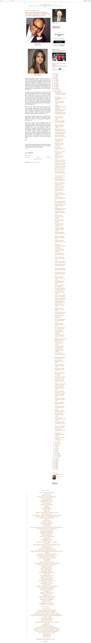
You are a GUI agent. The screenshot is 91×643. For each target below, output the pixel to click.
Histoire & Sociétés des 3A (46, 548)
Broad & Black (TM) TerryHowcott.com (47, 516)
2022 (55, 75)
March (56, 453)
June (56, 448)
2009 (55, 465)
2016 (55, 85)
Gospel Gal (47, 543)
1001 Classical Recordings (46, 492)
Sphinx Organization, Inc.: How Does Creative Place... (59, 157)
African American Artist (47, 500)
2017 (55, 83)
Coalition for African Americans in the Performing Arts (47, 527)
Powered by (56, 45)
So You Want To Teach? (46, 583)
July (55, 446)
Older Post (48, 157)
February (56, 455)
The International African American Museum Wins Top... (59, 258)
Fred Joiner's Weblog (47, 539)
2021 (55, 76)
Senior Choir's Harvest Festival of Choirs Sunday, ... (60, 354)
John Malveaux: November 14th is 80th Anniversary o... (59, 265)
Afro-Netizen (46, 503)
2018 (55, 81)
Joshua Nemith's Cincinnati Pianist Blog (47, 555)
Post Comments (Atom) (35, 162)
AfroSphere (46, 507)
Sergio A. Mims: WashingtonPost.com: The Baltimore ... (60, 98)
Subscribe (59, 41)
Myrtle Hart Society (47, 620)
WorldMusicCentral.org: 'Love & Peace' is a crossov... (59, 343)
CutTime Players (46, 616)
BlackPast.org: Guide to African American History (46, 515)
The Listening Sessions (46, 590)
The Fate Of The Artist (46, 588)
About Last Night (47, 495)
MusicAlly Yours (46, 567)
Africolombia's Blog (47, 502)
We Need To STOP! (47, 602)
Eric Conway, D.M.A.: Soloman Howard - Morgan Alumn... (60, 419)
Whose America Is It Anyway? (47, 603)
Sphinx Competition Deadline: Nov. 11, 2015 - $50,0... (59, 361)
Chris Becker (46, 520)
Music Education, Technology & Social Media (46, 563)
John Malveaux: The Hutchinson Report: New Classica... (59, 434)
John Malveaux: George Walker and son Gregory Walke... (59, 399)
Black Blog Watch (47, 514)
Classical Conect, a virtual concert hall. (47, 612)
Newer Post (27, 157)
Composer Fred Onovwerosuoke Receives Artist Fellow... (60, 246)
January (56, 456)
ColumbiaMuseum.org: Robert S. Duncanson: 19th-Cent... (59, 250)
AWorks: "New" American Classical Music (46, 512)
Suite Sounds (46, 634)
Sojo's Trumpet (46, 584)
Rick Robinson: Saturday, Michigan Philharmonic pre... (59, 370)
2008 (55, 467)
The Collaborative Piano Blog (46, 587)
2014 (55, 88)
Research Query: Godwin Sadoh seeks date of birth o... (59, 173)
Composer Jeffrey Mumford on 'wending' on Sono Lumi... (59, 320)
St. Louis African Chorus (47, 626)
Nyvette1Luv (46, 574)
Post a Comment (28, 155)
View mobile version (38, 158)
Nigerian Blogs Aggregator (47, 572)
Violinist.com (47, 636)
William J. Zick (60, 474)
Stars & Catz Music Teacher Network (46, 627)
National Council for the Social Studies (46, 622)
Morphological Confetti (47, 562)
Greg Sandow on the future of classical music (46, 544)
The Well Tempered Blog (47, 592)
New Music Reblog (47, 571)
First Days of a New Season (46, 536)
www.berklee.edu (37, 45)
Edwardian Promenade (46, 532)
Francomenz (46, 538)
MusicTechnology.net (47, 568)
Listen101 (46, 560)
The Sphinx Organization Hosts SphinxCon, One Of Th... (59, 233)
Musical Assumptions (47, 566)
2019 (55, 80)
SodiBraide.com (46, 624)
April (56, 451)
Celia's (47, 519)
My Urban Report (47, 570)
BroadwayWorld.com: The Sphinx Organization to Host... (59, 282)
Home (38, 157)
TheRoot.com (46, 595)
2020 (55, 78)
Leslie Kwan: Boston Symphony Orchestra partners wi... (59, 332)
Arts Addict (46, 510)
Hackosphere (46, 547)
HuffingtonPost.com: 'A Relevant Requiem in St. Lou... (59, 190)
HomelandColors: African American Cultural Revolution (47, 551)
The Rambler (46, 591)
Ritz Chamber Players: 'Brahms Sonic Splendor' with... (59, 305)
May (56, 450)
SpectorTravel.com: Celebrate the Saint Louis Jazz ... (59, 149)
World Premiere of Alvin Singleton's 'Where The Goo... (59, 388)
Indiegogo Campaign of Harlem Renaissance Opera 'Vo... (59, 126)
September (57, 443)
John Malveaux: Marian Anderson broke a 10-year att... (60, 242)
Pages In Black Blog (46, 576)
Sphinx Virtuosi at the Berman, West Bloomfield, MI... (59, 198)
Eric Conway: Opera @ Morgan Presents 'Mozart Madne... (59, 194)
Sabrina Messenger (46, 579)
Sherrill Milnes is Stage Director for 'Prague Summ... (58, 324)
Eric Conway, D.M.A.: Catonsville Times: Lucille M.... (59, 430)
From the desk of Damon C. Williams (47, 542)
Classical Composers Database (46, 611)
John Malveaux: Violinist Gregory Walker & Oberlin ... (59, 423)
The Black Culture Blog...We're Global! (47, 586)
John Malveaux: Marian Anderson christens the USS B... (59, 229)
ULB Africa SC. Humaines (46, 599)
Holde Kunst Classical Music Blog (46, 550)
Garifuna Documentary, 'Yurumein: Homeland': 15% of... (59, 365)
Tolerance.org (46, 635)
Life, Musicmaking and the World (46, 558)
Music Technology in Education (47, 564)
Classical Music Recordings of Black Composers (47, 614)
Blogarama (54, 64)
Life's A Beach (47, 559)
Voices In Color (46, 600)
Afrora (47, 506)
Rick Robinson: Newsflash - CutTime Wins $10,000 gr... (59, 122)
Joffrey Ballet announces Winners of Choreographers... (59, 438)
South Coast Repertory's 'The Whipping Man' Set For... (59, 180)
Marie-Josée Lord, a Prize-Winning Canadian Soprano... (59, 153)
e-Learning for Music (47, 531)
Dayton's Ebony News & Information (47, 528)
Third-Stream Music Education (46, 596)
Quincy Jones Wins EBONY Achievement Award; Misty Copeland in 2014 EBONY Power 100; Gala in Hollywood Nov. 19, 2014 (37, 14)
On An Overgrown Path (46, 575)
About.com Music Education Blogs (46, 496)
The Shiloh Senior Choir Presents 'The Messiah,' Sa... (59, 336)
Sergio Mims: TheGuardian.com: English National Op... (60, 106)
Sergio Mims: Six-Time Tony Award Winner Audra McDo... (59, 205)
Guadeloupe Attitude (47, 546)
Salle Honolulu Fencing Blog (46, 580)
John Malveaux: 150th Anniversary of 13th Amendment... (58, 144)
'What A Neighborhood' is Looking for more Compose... (59, 225)
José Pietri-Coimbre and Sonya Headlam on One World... (59, 292)
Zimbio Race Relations (46, 604)
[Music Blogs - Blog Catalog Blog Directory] (59, 67)
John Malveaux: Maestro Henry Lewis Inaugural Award (59, 102)
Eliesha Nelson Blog (47, 534)
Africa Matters (46, 499)
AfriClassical (45, 4)
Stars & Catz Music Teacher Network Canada (46, 630)
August (56, 445)
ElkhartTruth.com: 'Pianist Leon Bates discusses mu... (59, 381)
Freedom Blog (47, 540)
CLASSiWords (46, 524)
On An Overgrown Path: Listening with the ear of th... (59, 254)
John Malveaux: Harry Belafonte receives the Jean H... (59, 309)
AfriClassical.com (56, 27)
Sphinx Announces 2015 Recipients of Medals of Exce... (59, 237)
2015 (55, 86)
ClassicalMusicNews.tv (46, 523)
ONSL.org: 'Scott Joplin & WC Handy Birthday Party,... (59, 403)
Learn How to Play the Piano (47, 556)
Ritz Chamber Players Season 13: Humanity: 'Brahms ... (59, 415)
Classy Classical (47, 526)
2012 (55, 460)
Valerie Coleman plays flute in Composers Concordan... (59, 374)
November (57, 91)
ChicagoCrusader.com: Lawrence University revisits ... (58, 118)
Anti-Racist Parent (46, 508)
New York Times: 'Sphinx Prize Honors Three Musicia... (59, 221)
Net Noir (46, 623)
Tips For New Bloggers (46, 598)
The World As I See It (47, 594)
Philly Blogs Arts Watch (47, 578)
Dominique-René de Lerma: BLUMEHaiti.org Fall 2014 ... (59, 114)
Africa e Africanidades (46, 498)
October (56, 441)
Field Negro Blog (47, 535)
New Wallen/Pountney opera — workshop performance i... (59, 94)
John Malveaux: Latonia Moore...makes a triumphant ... (59, 316)
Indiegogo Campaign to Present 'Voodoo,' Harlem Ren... (59, 212)
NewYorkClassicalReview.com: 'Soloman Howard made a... (59, 407)
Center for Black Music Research (46, 610)
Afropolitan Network (47, 504)
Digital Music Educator (46, 530)
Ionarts (47, 552)
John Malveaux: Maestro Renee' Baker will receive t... (59, 136)
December (57, 89)
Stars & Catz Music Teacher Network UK (46, 631)
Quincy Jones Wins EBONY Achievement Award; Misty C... (60, 269)
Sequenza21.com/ (46, 582)
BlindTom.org (47, 608)
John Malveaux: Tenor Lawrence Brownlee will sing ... (59, 278)
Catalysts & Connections (47, 518)
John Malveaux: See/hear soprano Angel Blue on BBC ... (59, 395)
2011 (55, 462)
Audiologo (47, 511)
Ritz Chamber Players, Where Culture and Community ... (58, 140)
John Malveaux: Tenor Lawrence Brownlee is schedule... (59, 350)
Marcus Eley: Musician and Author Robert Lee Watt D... (59, 274)
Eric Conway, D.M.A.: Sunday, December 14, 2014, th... (59, 217)
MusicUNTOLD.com (47, 619)
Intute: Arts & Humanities (47, 618)
